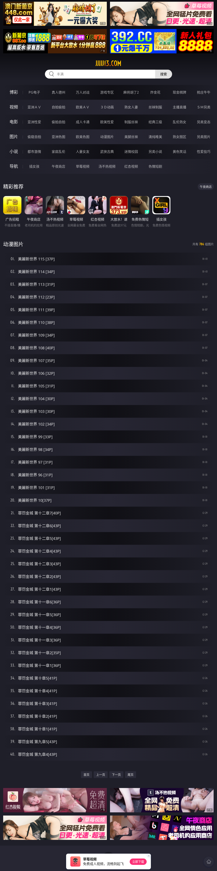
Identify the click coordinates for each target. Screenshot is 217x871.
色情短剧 (155, 166)
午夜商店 (58, 166)
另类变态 (203, 122)
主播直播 (179, 107)
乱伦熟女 (179, 122)
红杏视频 (131, 166)
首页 (86, 775)
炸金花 (155, 92)
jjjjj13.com (108, 63)
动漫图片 (107, 136)
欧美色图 (82, 136)
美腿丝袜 (131, 136)
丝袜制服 (155, 107)
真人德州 (58, 92)
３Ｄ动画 (107, 107)
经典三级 (155, 122)
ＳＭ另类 (203, 107)
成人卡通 (82, 122)
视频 (14, 107)
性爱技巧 (203, 151)
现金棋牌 (179, 92)
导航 (14, 166)
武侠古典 (107, 151)
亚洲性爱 (34, 122)
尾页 (131, 775)
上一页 (100, 775)
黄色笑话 (179, 151)
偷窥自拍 (34, 136)
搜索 (163, 74)
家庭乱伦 (58, 151)
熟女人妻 (131, 107)
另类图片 (203, 136)
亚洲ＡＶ (34, 107)
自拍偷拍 (58, 107)
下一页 (116, 775)
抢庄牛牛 (203, 92)
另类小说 (155, 151)
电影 (14, 122)
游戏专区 (107, 92)
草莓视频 (82, 166)
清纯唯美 (155, 136)
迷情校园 (131, 151)
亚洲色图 (58, 136)
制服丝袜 (131, 122)
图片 (14, 137)
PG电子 (34, 92)
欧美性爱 (107, 122)
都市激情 (34, 151)
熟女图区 (179, 136)
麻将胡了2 (131, 92)
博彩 (14, 92)
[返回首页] (209, 862)
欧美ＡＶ (82, 107)
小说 (14, 151)
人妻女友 (82, 151)
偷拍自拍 (58, 122)
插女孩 (34, 166)
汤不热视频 (107, 166)
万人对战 (82, 92)
